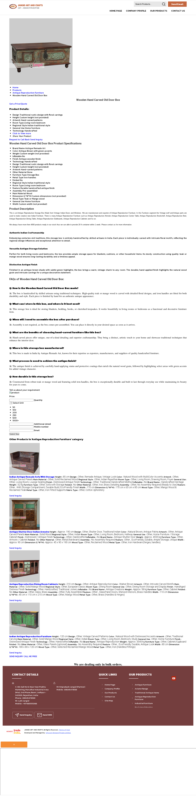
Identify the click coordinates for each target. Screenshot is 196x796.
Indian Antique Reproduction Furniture (30, 636)
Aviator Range (141, 688)
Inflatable (17, 156)
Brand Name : (165, 482)
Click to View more (22, 133)
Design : (93, 476)
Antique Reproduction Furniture (145, 698)
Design (16, 164)
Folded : (70, 484)
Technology (18, 161)
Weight (16, 153)
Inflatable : (140, 482)
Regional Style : (98, 479)
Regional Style (20, 182)
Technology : (106, 482)
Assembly (17, 190)
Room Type (18, 185)
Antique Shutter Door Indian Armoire (29, 531)
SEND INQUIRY (16, 656)
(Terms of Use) (64, 730)
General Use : (140, 586)
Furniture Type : (44, 484)
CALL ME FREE (30, 656)
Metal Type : (46, 490)
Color (15, 150)
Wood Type (18, 198)
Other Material (20, 172)
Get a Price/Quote (18, 103)
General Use (18, 201)
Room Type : (145, 479)
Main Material (19, 193)
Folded (16, 180)
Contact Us (178, 10)
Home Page (116, 10)
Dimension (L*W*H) (22, 196)
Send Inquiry (36, 139)
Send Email (177, 4)
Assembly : (148, 484)
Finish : (63, 482)
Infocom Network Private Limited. (58, 733)
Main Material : (55, 479)
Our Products (158, 10)
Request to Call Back (19, 139)
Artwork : (154, 584)
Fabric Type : (85, 490)
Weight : (16, 484)
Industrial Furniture (144, 703)
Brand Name (19, 148)
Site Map (109, 700)
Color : (140, 476)
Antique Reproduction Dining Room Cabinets (33, 584)
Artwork (16, 169)
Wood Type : (90, 542)
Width (15, 204)
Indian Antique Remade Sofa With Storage (31, 476)
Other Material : (98, 484)
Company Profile (136, 10)
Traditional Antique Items (147, 692)
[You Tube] (174, 680)
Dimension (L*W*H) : (118, 487)
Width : (87, 487)
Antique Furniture (143, 684)
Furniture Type (20, 174)
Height (16, 166)
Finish (15, 158)
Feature (16, 188)
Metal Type (18, 177)
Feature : (146, 539)
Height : (62, 476)
